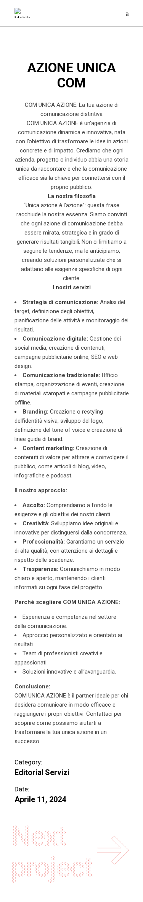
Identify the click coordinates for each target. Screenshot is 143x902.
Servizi (57, 772)
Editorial (28, 772)
